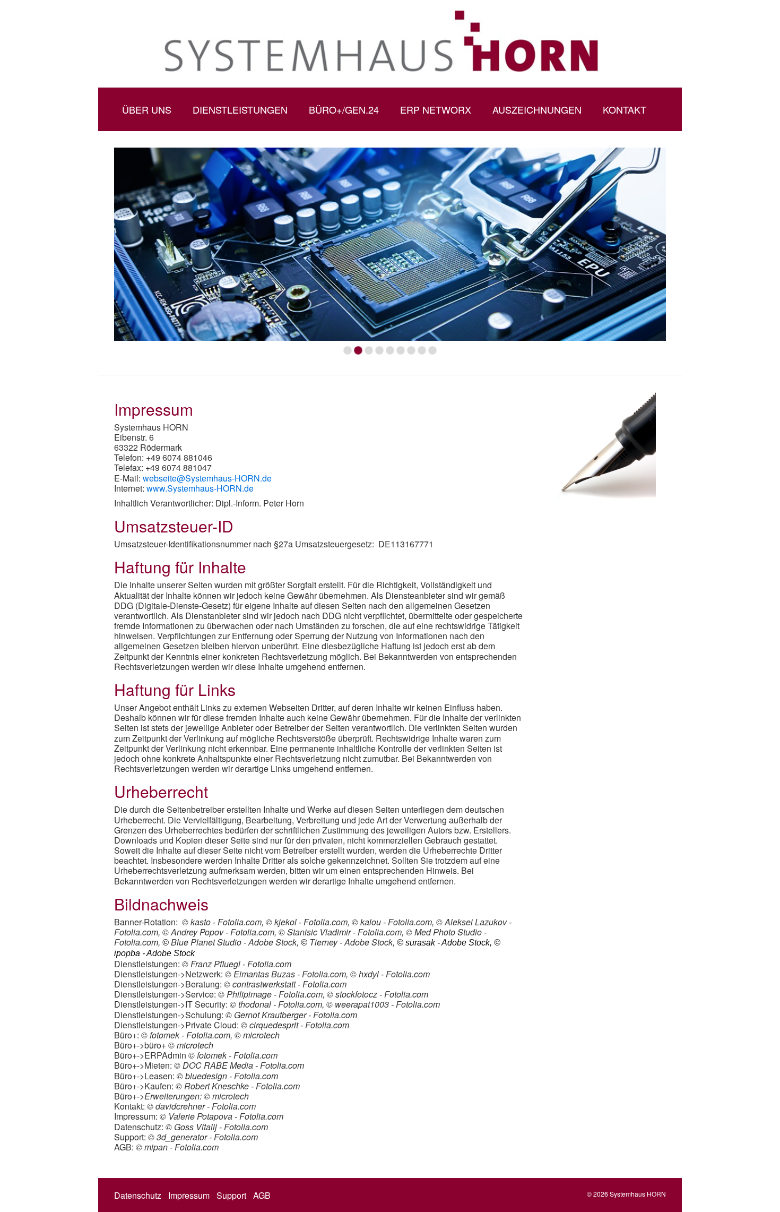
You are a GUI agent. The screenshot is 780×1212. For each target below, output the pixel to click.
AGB (262, 1195)
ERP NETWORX (435, 109)
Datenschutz (137, 1195)
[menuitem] (146, 109)
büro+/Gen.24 (344, 109)
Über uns (146, 109)
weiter (677, 255)
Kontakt (624, 109)
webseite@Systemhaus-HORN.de (207, 478)
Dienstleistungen (240, 109)
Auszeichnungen (537, 109)
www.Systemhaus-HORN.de (200, 488)
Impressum (189, 1195)
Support (231, 1195)
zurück (103, 255)
